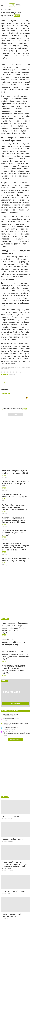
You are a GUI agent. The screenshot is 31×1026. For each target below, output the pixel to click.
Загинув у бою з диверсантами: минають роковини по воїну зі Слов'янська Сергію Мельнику (14, 520)
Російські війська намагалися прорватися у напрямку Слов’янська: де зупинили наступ (14, 507)
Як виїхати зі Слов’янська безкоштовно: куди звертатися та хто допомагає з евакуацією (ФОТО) (15, 655)
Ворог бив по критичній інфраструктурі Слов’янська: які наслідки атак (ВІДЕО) (14, 642)
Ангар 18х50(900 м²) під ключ (13, 891)
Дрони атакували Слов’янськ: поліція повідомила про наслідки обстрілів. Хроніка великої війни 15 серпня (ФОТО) (15, 628)
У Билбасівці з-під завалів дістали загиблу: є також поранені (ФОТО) (15, 472)
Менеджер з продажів (10, 816)
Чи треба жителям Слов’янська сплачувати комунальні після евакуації (14, 533)
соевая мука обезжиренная (12, 839)
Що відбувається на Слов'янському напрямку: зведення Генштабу (15, 559)
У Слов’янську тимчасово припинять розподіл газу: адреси (14, 495)
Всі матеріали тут (15, 703)
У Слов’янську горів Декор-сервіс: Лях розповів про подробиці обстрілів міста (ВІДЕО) (13, 670)
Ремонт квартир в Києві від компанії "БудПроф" (12, 915)
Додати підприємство (15, 739)
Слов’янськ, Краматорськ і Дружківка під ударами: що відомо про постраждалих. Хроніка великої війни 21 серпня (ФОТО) (15, 546)
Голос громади (11, 692)
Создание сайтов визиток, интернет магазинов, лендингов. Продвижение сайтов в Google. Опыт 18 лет (15, 865)
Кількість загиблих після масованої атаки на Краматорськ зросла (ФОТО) (15, 484)
